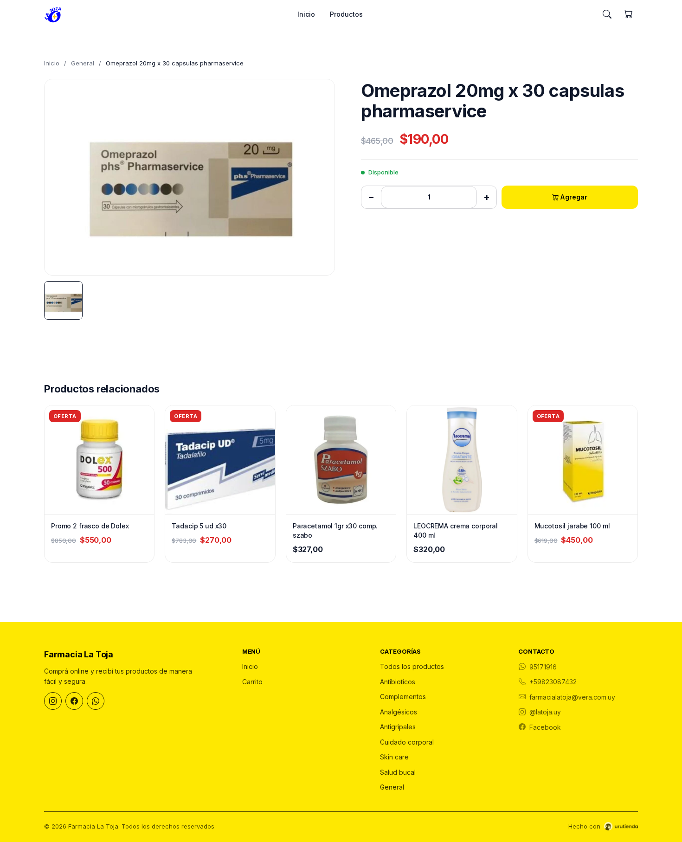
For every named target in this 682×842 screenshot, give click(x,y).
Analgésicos (398, 712)
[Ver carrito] (628, 14)
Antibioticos (397, 682)
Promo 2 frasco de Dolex (90, 526)
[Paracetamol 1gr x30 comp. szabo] (341, 459)
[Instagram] (53, 701)
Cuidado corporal (407, 742)
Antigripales (398, 727)
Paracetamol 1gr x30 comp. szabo (335, 530)
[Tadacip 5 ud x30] (220, 459)
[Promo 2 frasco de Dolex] (99, 459)
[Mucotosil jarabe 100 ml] (582, 459)
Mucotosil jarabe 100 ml (572, 526)
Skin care (394, 757)
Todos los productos (412, 666)
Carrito (252, 682)
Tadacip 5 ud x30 (199, 526)
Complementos (403, 697)
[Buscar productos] (607, 14)
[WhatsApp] (95, 701)
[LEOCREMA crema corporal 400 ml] (461, 459)
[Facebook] (74, 701)
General (82, 63)
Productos (346, 14)
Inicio (306, 14)
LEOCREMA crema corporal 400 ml (455, 530)
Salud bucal (398, 772)
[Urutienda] (621, 826)
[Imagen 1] (63, 300)
